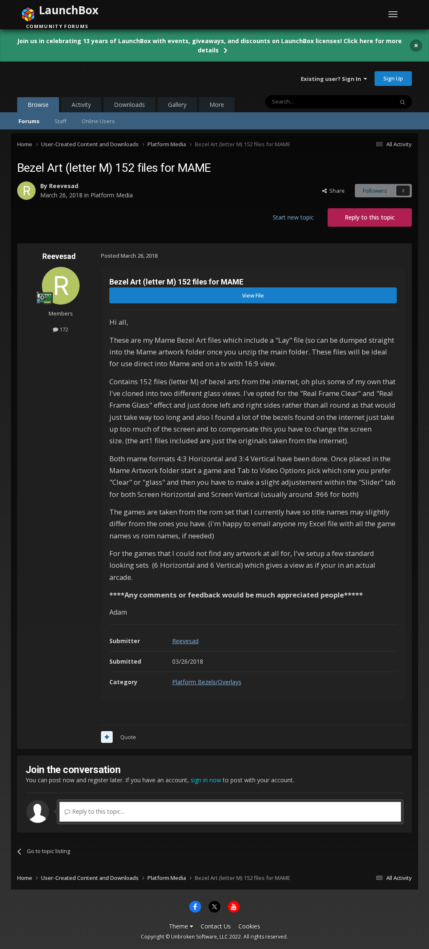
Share (336, 190)
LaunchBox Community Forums (84, 78)
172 (63, 329)
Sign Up (393, 78)
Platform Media (111, 195)
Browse (38, 105)
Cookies (249, 926)
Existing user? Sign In (332, 79)
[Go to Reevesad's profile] (26, 190)
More (216, 105)
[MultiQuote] (107, 737)
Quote (128, 737)
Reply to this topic (370, 217)
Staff (60, 121)
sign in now (206, 780)
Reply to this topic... (97, 811)
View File (253, 295)
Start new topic (293, 217)
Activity (81, 105)
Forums (28, 121)
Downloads (129, 105)
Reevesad (63, 186)
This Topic (370, 101)
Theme (179, 926)
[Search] (402, 102)
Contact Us (216, 926)
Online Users (98, 121)
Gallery (177, 105)
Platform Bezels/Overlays (206, 682)
